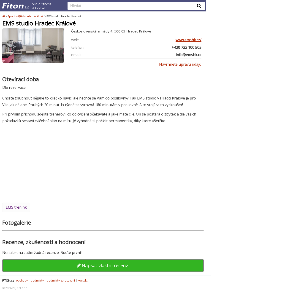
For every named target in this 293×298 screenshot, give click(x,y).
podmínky (37, 280)
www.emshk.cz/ (188, 39)
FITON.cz (8, 280)
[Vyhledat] (199, 6)
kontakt (82, 280)
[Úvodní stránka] (3, 16)
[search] (133, 6)
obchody (22, 280)
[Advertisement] (103, 163)
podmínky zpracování (61, 280)
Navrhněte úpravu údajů (180, 64)
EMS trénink (16, 207)
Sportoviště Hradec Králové (25, 16)
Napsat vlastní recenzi (105, 265)
